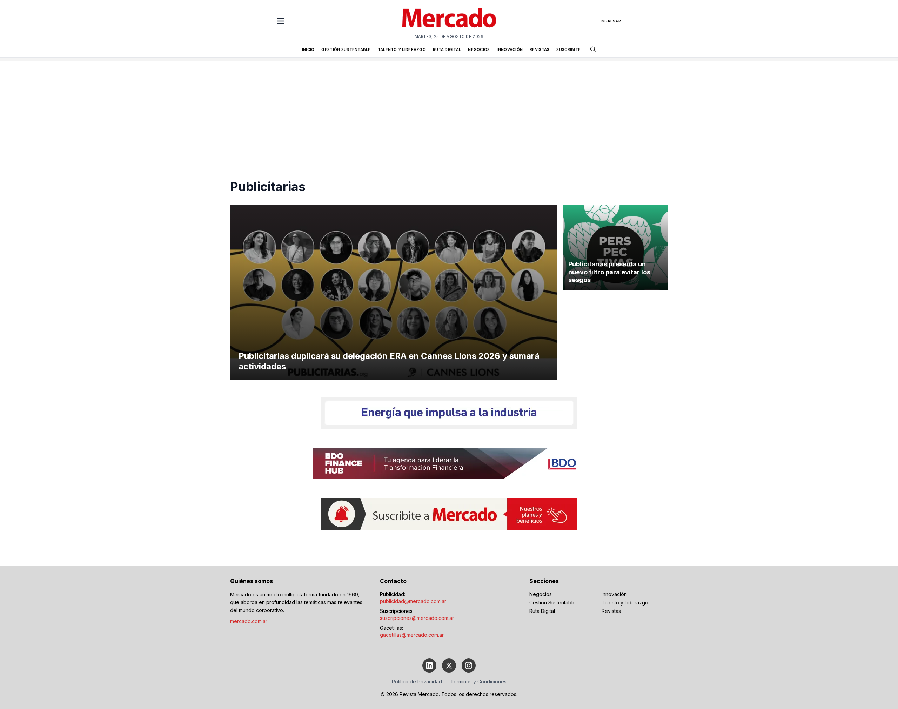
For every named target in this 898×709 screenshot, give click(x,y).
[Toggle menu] (280, 21)
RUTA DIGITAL (447, 49)
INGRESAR (611, 21)
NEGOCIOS (479, 49)
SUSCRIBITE (568, 49)
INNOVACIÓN (510, 49)
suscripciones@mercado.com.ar (417, 618)
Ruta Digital (542, 611)
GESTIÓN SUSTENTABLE (345, 49)
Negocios (540, 594)
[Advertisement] (449, 110)
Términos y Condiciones (478, 681)
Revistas (611, 611)
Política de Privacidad (417, 681)
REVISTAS (539, 49)
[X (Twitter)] (449, 665)
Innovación (614, 594)
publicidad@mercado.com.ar (413, 601)
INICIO (308, 49)
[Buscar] (593, 49)
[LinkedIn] (429, 665)
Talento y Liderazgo (625, 603)
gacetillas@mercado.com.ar (412, 635)
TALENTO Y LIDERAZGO (402, 49)
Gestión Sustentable (552, 603)
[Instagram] (469, 665)
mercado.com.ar (248, 621)
